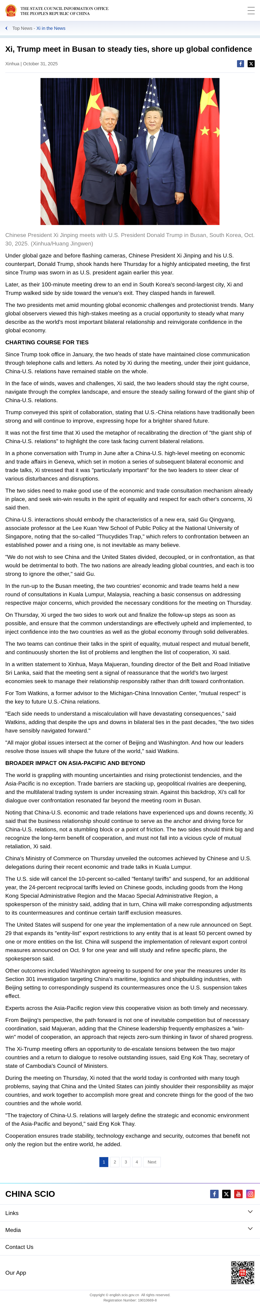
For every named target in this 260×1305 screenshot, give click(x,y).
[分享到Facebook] (240, 63)
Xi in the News (50, 28)
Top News (22, 28)
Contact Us (19, 1247)
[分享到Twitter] (251, 63)
